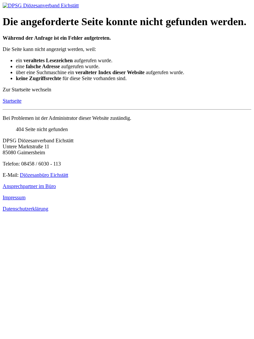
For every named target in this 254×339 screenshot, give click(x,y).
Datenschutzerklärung (25, 209)
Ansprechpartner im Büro (29, 186)
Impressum (14, 197)
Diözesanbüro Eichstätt (44, 175)
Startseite (12, 101)
